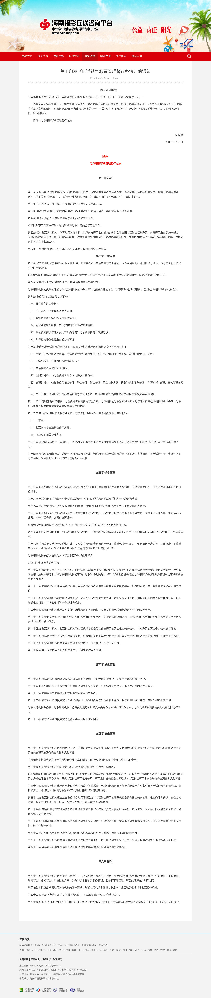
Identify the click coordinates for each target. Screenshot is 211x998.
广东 (99, 950)
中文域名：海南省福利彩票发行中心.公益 (39, 978)
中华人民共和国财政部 (45, 945)
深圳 (106, 950)
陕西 (156, 950)
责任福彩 (58, 56)
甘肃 (162, 950)
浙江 (61, 950)
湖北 (93, 950)
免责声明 (24, 959)
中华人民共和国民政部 (69, 945)
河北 (28, 950)
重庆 (118, 950)
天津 (21, 950)
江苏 (55, 950)
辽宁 (34, 950)
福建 (74, 950)
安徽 (68, 950)
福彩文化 (105, 56)
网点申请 (137, 56)
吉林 (150, 950)
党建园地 (121, 56)
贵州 (131, 950)
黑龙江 (41, 950)
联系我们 (57, 959)
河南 (87, 950)
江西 (137, 950)
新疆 (175, 950)
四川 (125, 950)
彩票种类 (35, 959)
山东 (80, 950)
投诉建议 (46, 959)
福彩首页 (27, 56)
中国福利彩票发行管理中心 (94, 945)
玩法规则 (74, 56)
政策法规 (90, 56)
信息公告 (43, 56)
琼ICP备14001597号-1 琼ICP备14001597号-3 (40, 970)
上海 (49, 950)
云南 (144, 950)
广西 (112, 950)
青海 (169, 950)
